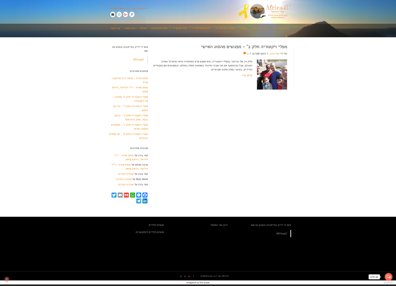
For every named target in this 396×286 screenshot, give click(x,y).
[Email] (112, 14)
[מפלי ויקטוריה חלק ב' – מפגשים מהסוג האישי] (272, 74)
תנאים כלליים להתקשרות (150, 232)
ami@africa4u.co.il (120, 8)
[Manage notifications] (6, 279)
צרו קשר (115, 28)
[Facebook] (131, 14)
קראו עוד (247, 75)
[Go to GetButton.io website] (389, 283)
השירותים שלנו (259, 28)
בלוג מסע (130, 28)
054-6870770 (140, 8)
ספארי (243, 28)
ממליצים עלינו (159, 28)
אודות (143, 28)
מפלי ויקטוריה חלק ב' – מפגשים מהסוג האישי (244, 46)
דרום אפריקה (203, 28)
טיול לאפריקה (281, 28)
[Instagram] (119, 14)
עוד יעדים (181, 28)
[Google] (125, 14)
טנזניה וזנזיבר (227, 28)
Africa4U (138, 59)
